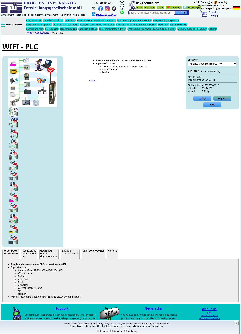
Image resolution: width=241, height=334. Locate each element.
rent (212, 104)
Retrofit (213, 28)
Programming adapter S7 (39, 24)
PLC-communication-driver (112, 28)
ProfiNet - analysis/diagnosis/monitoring (136, 24)
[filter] (184, 12)
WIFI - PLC (163, 24)
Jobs (209, 312)
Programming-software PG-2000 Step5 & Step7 (152, 28)
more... (93, 80)
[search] (178, 12)
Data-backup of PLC (53, 20)
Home (28, 32)
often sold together (93, 250)
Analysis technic (34, 20)
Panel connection (34, 28)
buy (203, 98)
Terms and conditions (209, 318)
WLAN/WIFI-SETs (178, 24)
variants (112, 250)
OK (236, 323)
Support (62, 308)
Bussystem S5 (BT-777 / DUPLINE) (97, 24)
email (160, 7)
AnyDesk (175, 7)
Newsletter (153, 308)
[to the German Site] (236, 8)
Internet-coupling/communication (134, 20)
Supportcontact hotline (70, 252)
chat (139, 7)
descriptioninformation (10, 252)
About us (209, 309)
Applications (42, 32)
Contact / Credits (209, 315)
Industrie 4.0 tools (88, 28)
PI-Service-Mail (106, 15)
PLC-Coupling (51, 28)
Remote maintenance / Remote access (96, 20)
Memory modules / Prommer (192, 28)
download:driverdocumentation (49, 253)
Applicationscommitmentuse (29, 253)
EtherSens (70, 20)
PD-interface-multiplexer (66, 24)
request (222, 98)
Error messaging (68, 28)
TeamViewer (193, 7)
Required (103, 331)
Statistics (117, 331)
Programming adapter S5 (166, 20)
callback (149, 7)
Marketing (132, 331)
